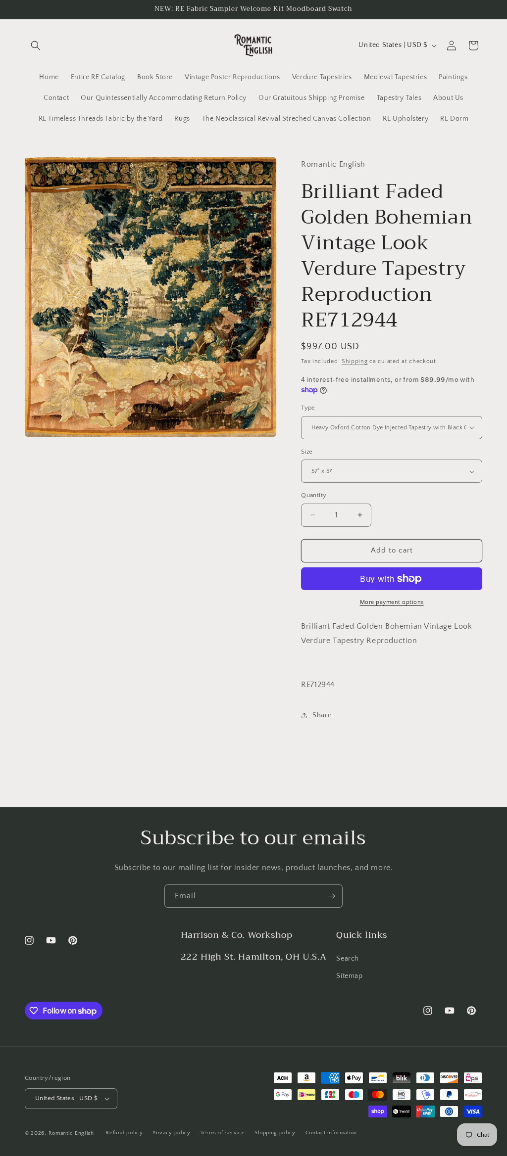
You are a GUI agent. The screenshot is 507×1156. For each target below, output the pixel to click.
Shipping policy (275, 1133)
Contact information (331, 1133)
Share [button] (321, 715)
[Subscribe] (331, 896)
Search (347, 959)
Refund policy (124, 1133)
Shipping (355, 361)
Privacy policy (171, 1133)
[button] (36, 45)
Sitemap (349, 976)
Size (307, 451)
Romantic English (71, 1133)
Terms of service (223, 1133)
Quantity (313, 495)
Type (308, 407)
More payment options (392, 602)
